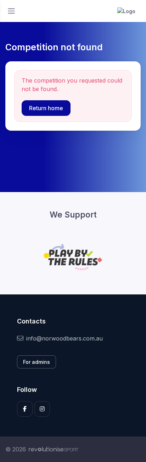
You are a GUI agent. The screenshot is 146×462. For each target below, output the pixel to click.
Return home (46, 108)
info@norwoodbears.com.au (64, 338)
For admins (36, 362)
